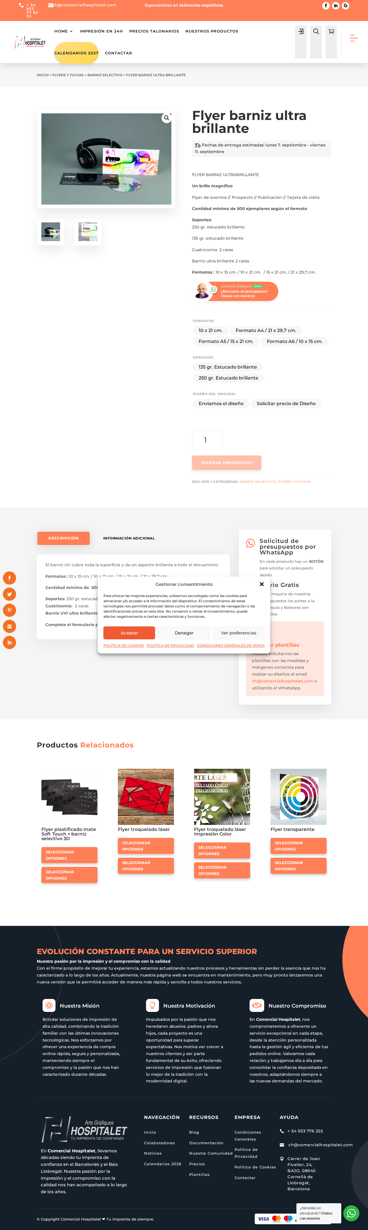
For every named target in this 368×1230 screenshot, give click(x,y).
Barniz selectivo (104, 75)
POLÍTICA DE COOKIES (123, 646)
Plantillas (199, 1174)
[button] (262, 584)
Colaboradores (159, 1143)
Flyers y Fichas (68, 75)
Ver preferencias (238, 633)
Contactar (118, 53)
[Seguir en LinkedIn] (336, 5)
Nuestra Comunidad (211, 1153)
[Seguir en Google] (345, 5)
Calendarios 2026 (162, 1164)
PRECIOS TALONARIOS (154, 31)
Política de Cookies (255, 1167)
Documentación (206, 1143)
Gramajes (203, 357)
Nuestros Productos (211, 31)
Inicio (43, 75)
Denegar (184, 633)
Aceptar (129, 633)
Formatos (203, 321)
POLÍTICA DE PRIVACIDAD (170, 646)
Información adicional (129, 538)
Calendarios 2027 (76, 53)
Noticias (153, 1153)
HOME (61, 31)
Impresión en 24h (101, 31)
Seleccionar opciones (60, 855)
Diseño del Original (214, 394)
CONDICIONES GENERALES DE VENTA (231, 646)
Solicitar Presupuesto (226, 462)
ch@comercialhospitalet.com (282, 681)
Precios (197, 1164)
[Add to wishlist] (95, 770)
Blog (194, 1132)
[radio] (210, 330)
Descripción (63, 538)
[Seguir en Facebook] (326, 5)
